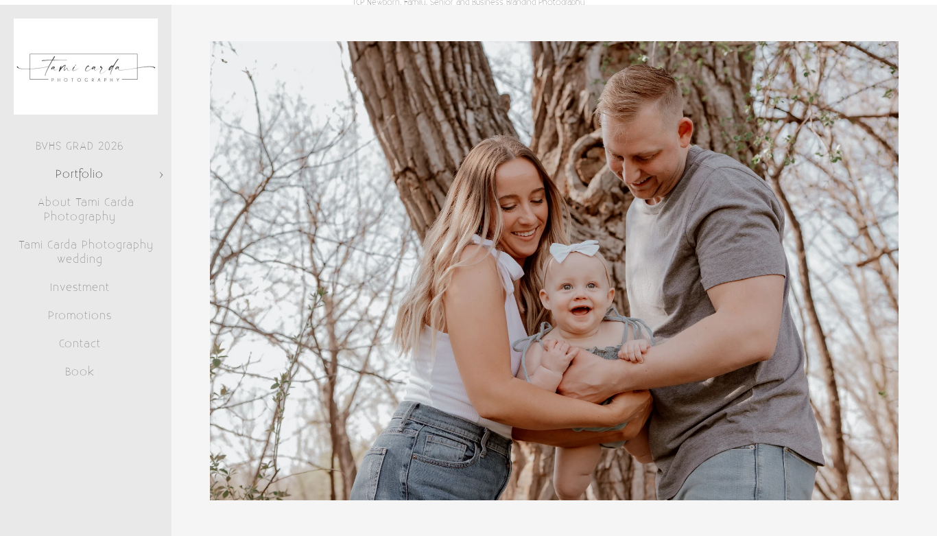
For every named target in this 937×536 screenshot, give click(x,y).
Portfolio (80, 174)
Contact (80, 344)
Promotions (80, 316)
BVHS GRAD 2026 (79, 146)
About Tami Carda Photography (86, 210)
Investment (80, 287)
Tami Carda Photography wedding (86, 252)
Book (80, 372)
